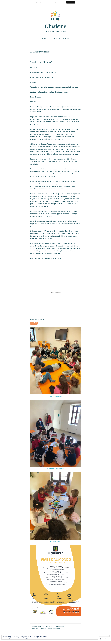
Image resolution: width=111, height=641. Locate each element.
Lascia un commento (54, 628)
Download (34, 323)
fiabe (33, 628)
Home (44, 38)
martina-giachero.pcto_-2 (37, 319)
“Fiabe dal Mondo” (41, 62)
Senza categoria (60, 626)
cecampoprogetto (36, 626)
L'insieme (55, 26)
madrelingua (38, 628)
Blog (49, 38)
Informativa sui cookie (34, 638)
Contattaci (66, 38)
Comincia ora (71, 2)
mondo (44, 628)
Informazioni (56, 38)
